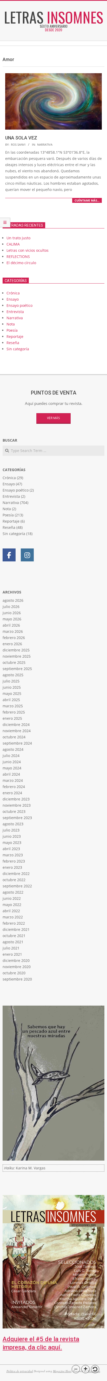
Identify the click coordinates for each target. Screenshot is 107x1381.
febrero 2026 (14, 637)
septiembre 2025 (17, 668)
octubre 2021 (14, 935)
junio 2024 (12, 761)
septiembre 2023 (17, 817)
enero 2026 (12, 643)
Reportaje (14, 336)
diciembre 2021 (16, 929)
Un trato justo (18, 237)
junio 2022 (12, 898)
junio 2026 (12, 612)
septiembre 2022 (17, 885)
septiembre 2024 (17, 743)
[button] (76, 1369)
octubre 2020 (14, 972)
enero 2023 (12, 867)
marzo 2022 (13, 917)
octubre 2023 (14, 811)
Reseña (12, 342)
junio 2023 (12, 836)
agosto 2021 (13, 941)
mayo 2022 (12, 904)
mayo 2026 (12, 619)
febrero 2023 (14, 861)
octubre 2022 (14, 879)
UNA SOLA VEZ (21, 137)
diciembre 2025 (16, 650)
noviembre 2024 (17, 730)
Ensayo (12, 299)
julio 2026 (11, 606)
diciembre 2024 (16, 724)
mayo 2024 (12, 768)
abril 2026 (11, 625)
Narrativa (44, 144)
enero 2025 (12, 718)
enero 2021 (12, 954)
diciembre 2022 (16, 873)
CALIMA (13, 244)
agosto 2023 (13, 823)
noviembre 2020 (17, 966)
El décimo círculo (21, 262)
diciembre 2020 (16, 960)
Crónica (13, 293)
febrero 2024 (14, 786)
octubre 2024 (14, 736)
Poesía (12, 330)
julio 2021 (11, 948)
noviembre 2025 (17, 656)
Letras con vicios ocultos (27, 250)
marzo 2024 (13, 780)
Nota (10, 324)
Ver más (53, 418)
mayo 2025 (12, 693)
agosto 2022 (13, 892)
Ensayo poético (19, 305)
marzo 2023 (13, 854)
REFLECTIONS (18, 256)
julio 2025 (11, 681)
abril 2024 (11, 774)
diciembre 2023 (16, 799)
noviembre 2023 (17, 805)
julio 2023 (11, 830)
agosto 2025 (13, 674)
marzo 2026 (13, 631)
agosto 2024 (13, 749)
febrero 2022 (14, 923)
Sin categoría (17, 348)
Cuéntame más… (87, 200)
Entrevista (15, 311)
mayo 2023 (12, 842)
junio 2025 (12, 687)
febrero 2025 (14, 712)
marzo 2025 (13, 705)
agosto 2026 (13, 600)
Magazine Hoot (62, 1371)
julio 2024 (11, 755)
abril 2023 (11, 848)
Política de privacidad (19, 1371)
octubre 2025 (14, 662)
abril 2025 (11, 699)
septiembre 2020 (17, 979)
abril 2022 (11, 910)
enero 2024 (12, 792)
